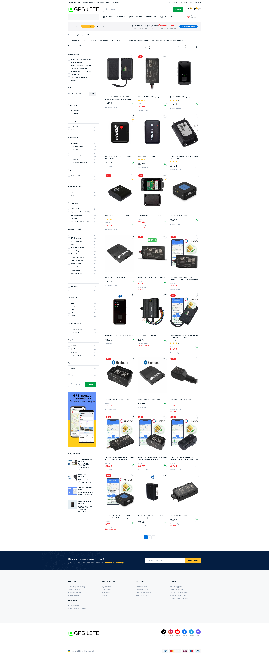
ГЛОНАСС (74, 316)
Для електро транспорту (79, 162)
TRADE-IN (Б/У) (76, 175)
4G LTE (73, 195)
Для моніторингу (76, 329)
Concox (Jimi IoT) (76, 355)
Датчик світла (75, 254)
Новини (81, 490)
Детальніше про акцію (188, 26)
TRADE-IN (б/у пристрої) (79, 77)
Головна (70, 35)
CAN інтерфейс (76, 238)
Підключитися (106, 587)
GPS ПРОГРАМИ (76, 63)
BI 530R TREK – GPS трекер (115, 277)
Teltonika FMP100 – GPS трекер (180, 399)
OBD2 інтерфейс (76, 241)
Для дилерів (106, 592)
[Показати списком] (200, 47)
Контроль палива (76, 263)
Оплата (175, 2)
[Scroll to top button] (264, 654)
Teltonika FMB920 (85, 459)
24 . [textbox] (186, 48)
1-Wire (73, 244)
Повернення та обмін (74, 592)
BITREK (73, 345)
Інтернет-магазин (73, 595)
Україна (73, 375)
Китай (73, 368)
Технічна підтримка (176, 587)
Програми (119, 17)
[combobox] (150, 48)
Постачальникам (73, 605)
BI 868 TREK (82, 474)
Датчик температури (77, 257)
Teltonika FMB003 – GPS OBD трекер (118, 399)
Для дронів (74, 143)
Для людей (74, 149)
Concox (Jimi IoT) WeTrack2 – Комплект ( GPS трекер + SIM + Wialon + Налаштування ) (184, 338)
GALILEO (74, 306)
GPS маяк (74, 126)
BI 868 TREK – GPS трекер (147, 156)
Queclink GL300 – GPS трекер (180, 97)
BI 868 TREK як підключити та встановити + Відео (84, 480)
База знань (184, 2)
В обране (132, 56)
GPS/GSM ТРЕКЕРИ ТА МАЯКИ (81, 60)
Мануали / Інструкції (142, 595)
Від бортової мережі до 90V (80, 221)
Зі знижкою (74, 113)
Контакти (198, 2)
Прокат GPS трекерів (176, 589)
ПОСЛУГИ (74, 80)
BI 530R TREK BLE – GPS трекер (149, 399)
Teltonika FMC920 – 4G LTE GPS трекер (151, 277)
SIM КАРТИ (75, 74)
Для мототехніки (76, 153)
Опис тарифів (106, 589)
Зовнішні (73, 290)
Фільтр (92, 94)
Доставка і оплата (74, 589)
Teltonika (73, 352)
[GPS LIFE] (83, 9)
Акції (169, 2)
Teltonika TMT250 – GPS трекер (180, 216)
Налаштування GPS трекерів (179, 592)
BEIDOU (73, 303)
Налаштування (150, 17)
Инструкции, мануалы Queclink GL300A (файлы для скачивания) (85, 508)
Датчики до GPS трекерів (79, 68)
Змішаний (74, 218)
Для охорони (75, 332)
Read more (132, 523)
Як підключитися (141, 587)
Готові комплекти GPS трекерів (81, 65)
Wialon (81, 488)
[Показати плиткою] (197, 47)
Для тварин (74, 159)
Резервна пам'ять (76, 270)
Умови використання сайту (76, 587)
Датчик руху (75, 251)
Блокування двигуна (77, 247)
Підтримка (163, 17)
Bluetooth (74, 235)
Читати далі (197, 104)
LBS (72, 312)
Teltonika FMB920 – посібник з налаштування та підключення (84, 466)
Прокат (130, 17)
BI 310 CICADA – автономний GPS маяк (119, 216)
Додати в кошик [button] (132, 103)
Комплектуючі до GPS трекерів (81, 71)
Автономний (75, 209)
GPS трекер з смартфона (144, 592)
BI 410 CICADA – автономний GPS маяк (151, 216)
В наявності (75, 111)
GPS (72, 309)
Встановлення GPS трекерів (179, 598)
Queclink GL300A (84, 501)
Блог (191, 2)
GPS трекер (75, 130)
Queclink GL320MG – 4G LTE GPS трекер (119, 335)
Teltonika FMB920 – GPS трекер (148, 97)
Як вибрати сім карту (142, 589)
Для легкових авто (77, 146)
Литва (73, 372)
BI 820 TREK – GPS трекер (147, 335)
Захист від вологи (77, 260)
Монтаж (139, 17)
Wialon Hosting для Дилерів (77, 608)
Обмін (172, 17)
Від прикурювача (76, 215)
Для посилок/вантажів (78, 156)
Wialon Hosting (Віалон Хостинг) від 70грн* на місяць (85, 494)
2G (72, 192)
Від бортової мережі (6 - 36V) (80, 212)
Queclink (73, 349)
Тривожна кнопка (76, 273)
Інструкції (82, 461)
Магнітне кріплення (77, 267)
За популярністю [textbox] (150, 48)
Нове (72, 179)
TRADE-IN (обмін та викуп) (178, 595)
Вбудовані (74, 286)
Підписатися (193, 560)
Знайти (178, 9)
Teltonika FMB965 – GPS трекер (180, 516)
